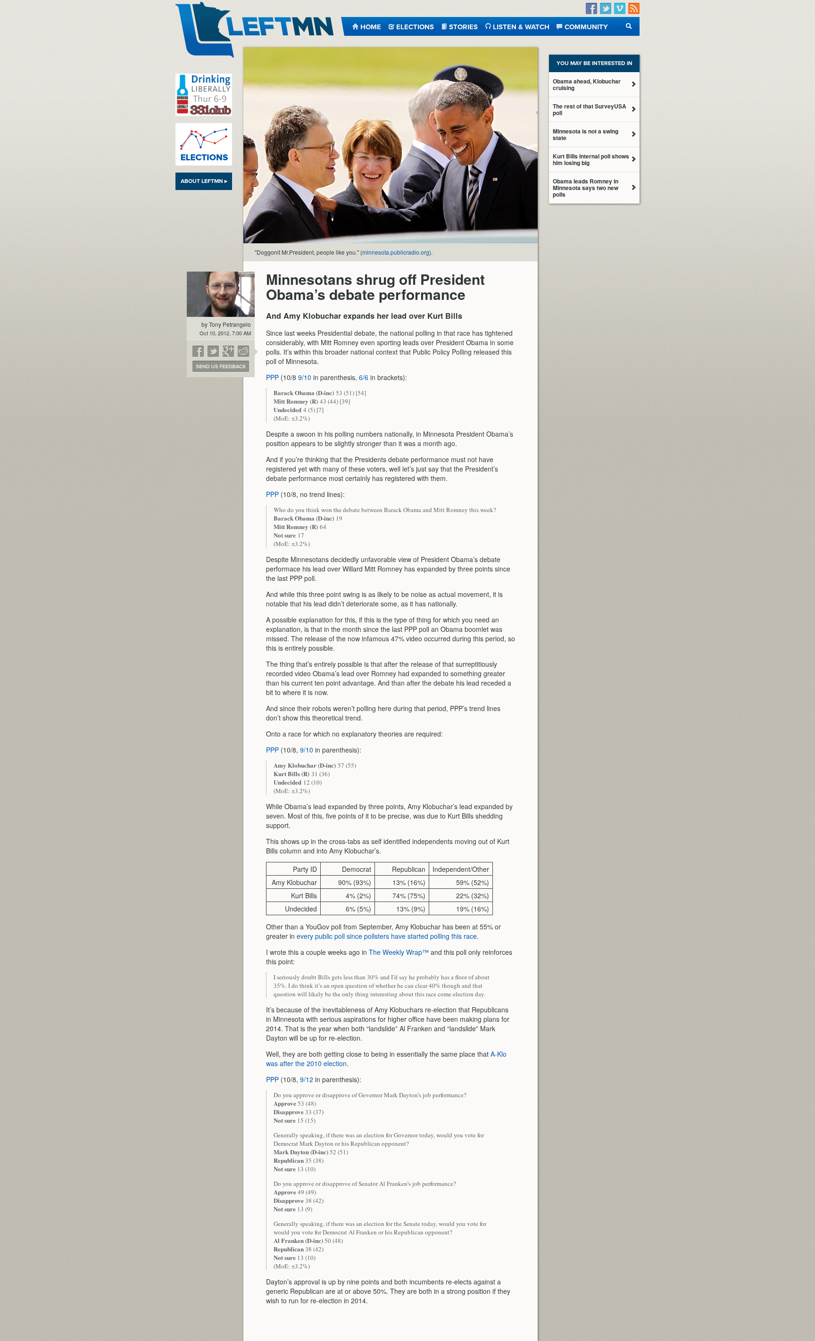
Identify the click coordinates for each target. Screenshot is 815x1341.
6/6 (363, 377)
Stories (463, 26)
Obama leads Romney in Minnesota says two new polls (585, 188)
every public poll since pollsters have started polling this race (387, 936)
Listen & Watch (521, 26)
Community (586, 26)
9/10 (304, 377)
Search (628, 26)
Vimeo (619, 9)
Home (370, 26)
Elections (415, 26)
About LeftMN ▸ (204, 181)
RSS (634, 9)
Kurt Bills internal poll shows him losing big (591, 159)
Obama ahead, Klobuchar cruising (587, 84)
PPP (272, 377)
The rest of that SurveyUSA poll (589, 109)
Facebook (591, 9)
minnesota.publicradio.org (395, 252)
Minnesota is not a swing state (585, 134)
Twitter (605, 9)
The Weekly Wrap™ (399, 952)
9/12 (306, 1079)
